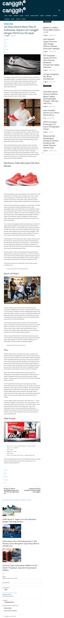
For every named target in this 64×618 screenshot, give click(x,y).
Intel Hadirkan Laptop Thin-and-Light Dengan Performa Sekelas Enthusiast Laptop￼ (51, 44)
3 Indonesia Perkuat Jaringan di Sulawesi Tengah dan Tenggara (32, 490)
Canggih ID (7, 35)
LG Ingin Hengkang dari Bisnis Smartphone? (50, 76)
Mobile (10, 15)
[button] (59, 10)
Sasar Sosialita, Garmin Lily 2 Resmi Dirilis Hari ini (51, 112)
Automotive (48, 15)
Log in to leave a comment (10, 610)
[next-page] (3, 573)
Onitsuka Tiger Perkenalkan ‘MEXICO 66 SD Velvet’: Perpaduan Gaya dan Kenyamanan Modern (20, 567)
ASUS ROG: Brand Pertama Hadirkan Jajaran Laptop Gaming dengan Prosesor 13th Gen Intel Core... (50, 97)
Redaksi (24, 19)
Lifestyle (27, 15)
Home (6, 15)
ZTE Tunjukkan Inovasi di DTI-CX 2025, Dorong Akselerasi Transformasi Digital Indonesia (51, 61)
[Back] (3, 575)
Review (12, 19)
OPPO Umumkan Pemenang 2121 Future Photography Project (51, 125)
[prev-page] (42, 84)
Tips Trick (18, 19)
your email (5, 600)
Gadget (21, 15)
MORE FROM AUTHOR (23, 500)
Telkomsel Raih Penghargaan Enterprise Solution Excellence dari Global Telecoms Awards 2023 (51, 142)
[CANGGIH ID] (32, 10)
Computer (16, 15)
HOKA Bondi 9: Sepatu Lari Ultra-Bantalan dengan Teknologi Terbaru (19, 520)
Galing (44, 118)
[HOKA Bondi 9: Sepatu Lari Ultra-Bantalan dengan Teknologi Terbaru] (22, 509)
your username (6, 582)
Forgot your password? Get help (10, 592)
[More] (22, 52)
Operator (55, 15)
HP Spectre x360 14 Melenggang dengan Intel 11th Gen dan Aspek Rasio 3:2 (11, 491)
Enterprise (7, 19)
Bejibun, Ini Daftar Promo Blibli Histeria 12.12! (51, 29)
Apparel (9, 22)
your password (6, 587)
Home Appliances (35, 15)
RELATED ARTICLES (9, 500)
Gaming (42, 15)
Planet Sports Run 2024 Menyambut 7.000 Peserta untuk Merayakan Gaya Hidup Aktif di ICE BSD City (21, 543)
